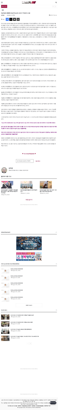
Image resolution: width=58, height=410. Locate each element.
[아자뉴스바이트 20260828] (5, 270)
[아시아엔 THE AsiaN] (29, 2)
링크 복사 (38, 161)
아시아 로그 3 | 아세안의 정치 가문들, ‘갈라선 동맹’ (22, 322)
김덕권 (2, 15)
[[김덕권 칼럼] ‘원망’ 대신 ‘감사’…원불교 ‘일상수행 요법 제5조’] (48, 185)
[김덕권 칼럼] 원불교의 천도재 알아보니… (28, 190)
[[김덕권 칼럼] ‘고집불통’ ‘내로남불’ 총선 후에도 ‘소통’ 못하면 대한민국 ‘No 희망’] (9, 185)
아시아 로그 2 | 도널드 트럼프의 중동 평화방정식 (21, 329)
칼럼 (3, 10)
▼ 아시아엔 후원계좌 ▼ (29, 153)
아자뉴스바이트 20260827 (17, 276)
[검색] (56, 3)
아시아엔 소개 (10, 405)
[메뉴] (2, 3)
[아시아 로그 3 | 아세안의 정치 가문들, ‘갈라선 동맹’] (5, 324)
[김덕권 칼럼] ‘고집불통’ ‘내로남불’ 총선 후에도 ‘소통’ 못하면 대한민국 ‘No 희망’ (9, 191)
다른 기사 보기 (29, 305)
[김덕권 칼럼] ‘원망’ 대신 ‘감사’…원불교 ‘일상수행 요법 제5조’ (48, 190)
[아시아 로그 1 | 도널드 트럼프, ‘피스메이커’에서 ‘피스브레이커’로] (5, 338)
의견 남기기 (29, 199)
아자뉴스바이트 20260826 (17, 283)
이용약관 (33, 405)
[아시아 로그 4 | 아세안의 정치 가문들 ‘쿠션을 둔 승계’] (5, 317)
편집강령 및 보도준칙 (26, 405)
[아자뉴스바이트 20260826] (5, 285)
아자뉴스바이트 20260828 (14, 6)
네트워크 (19, 405)
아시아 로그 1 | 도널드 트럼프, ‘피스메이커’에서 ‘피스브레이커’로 (25, 336)
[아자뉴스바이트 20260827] (5, 278)
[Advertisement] (29, 216)
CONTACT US (47, 405)
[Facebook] (7, 19)
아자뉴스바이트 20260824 (17, 297)
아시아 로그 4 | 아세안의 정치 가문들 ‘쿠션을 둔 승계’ (22, 315)
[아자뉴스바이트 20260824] (5, 299)
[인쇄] (18, 19)
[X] (10, 19)
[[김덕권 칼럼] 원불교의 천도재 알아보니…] (29, 185)
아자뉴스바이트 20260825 (17, 290)
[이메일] (14, 19)
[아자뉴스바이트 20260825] (5, 292)
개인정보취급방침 (39, 405)
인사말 (15, 405)
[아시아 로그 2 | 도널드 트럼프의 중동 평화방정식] (5, 331)
